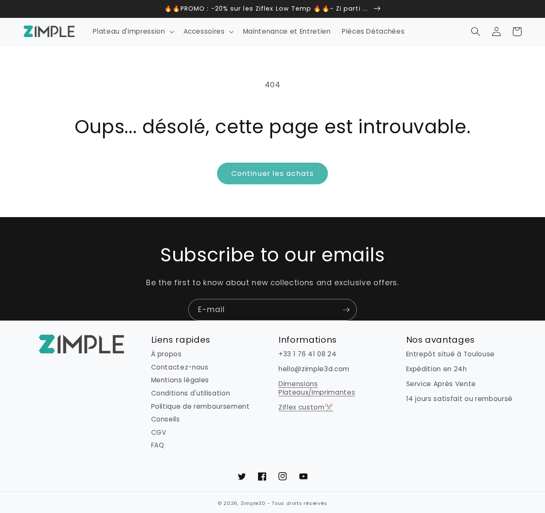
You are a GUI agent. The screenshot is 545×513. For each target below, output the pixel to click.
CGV (158, 432)
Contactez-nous (180, 367)
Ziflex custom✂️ (305, 407)
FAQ (157, 445)
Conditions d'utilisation (190, 393)
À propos (166, 354)
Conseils (165, 419)
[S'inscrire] (346, 310)
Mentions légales (180, 379)
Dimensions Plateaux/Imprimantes (316, 388)
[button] (132, 31)
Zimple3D (253, 503)
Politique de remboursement (200, 406)
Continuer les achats (272, 173)
